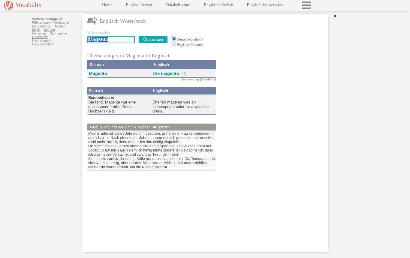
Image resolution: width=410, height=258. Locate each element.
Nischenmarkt (42, 40)
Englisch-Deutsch (190, 44)
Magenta (98, 73)
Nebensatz (40, 37)
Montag (49, 30)
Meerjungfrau (41, 26)
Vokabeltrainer (178, 5)
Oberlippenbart (43, 44)
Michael (60, 26)
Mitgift (36, 30)
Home (107, 5)
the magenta (166, 73)
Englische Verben (218, 5)
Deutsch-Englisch (190, 39)
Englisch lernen (139, 5)
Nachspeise (58, 33)
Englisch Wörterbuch (265, 5)
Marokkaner (60, 22)
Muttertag (39, 33)
